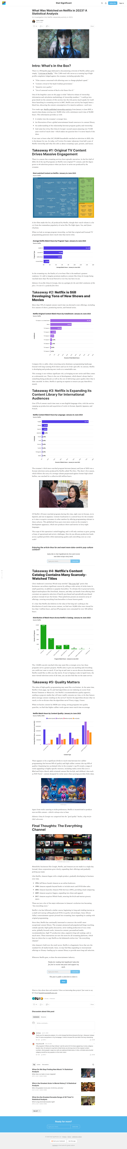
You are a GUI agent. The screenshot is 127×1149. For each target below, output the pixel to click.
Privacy (64, 1137)
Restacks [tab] (43, 1017)
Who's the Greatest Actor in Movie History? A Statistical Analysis (54, 1084)
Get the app (72, 1141)
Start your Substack (59, 1141)
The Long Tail (74, 583)
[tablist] (39, 1017)
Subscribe (113, 3)
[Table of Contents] (2, 574)
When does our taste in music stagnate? (44, 1074)
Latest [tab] (38, 1064)
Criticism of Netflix (45, 73)
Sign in (121, 3)
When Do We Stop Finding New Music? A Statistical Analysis (52, 1070)
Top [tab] (34, 1064)
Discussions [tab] (45, 1064)
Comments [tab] (36, 1017)
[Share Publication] (105, 3)
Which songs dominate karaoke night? (43, 1102)
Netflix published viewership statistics (58, 109)
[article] (63, 1074)
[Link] (29, 65)
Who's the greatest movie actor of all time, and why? (47, 1088)
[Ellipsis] (94, 1032)
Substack (55, 1145)
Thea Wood (39, 1044)
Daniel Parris (39, 20)
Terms (69, 1137)
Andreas (38, 1033)
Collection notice (77, 1137)
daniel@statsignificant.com (48, 993)
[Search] (102, 3)
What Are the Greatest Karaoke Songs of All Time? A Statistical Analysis (52, 1098)
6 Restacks (52, 998)
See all (35, 1111)
